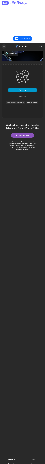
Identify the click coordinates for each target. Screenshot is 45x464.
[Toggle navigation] (41, 3)
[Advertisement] (22, 21)
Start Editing (24, 38)
